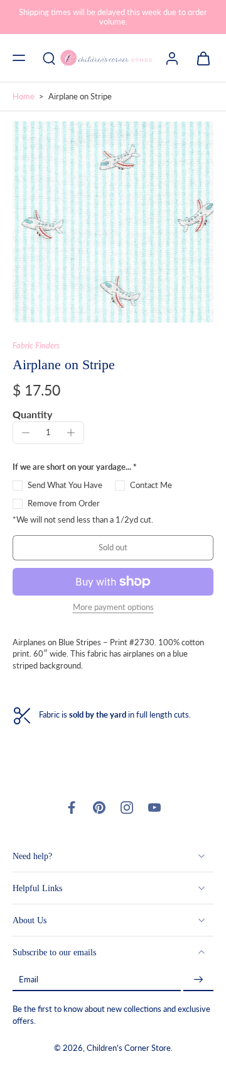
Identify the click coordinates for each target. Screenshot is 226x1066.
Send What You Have (65, 485)
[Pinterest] (99, 807)
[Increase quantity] (70, 433)
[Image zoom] (113, 222)
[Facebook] (71, 807)
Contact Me (151, 485)
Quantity (32, 414)
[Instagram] (127, 807)
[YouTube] (154, 807)
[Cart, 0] (199, 58)
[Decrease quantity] (25, 433)
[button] (19, 57)
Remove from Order (64, 503)
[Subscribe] (198, 979)
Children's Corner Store (129, 1048)
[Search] (49, 57)
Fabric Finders (36, 345)
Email (28, 979)
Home (24, 96)
